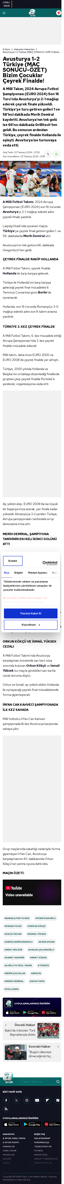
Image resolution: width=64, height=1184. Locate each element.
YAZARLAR (9, 1154)
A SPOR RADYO (11, 1142)
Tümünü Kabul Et (30, 613)
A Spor (6, 49)
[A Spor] (32, 13)
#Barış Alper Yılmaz (17, 918)
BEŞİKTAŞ (39, 1134)
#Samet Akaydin (14, 957)
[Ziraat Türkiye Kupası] (58, 12)
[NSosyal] (57, 1100)
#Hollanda (11, 989)
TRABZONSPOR (43, 1146)
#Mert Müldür (13, 949)
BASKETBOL (41, 1154)
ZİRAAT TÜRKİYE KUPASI (47, 1158)
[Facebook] (6, 1100)
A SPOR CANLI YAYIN (14, 1138)
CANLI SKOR (9, 1150)
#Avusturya (37, 981)
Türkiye (9, 231)
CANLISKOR (6, 4)
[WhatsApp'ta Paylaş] (56, 154)
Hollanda (9, 273)
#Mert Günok (38, 957)
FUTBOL (38, 1150)
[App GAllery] (49, 1012)
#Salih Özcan (13, 934)
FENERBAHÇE (41, 1142)
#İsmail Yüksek (36, 934)
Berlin (42, 292)
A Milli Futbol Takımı (18, 202)
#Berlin (36, 973)
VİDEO (6, 1163)
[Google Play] (30, 1012)
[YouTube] (37, 1100)
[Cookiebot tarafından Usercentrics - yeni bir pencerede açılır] (43, 563)
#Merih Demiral (14, 981)
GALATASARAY (42, 1138)
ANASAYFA (9, 1134)
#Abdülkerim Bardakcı (18, 941)
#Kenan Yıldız (13, 926)
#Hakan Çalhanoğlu (41, 949)
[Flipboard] (47, 1100)
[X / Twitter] (16, 1100)
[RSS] (6, 1108)
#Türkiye (43, 965)
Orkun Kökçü (36, 666)
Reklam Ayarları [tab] (37, 572)
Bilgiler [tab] (18, 572)
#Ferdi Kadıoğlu (45, 918)
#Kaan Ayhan (46, 941)
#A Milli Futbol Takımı (18, 965)
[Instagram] (26, 1100)
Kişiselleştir (29, 624)
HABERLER (9, 1146)
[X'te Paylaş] (48, 154)
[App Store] (12, 1012)
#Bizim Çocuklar (14, 973)
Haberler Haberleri (24, 49)
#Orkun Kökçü (36, 926)
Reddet (12, 560)
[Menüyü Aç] (4, 13)
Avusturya (10, 212)
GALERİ (7, 1158)
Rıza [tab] (6, 572)
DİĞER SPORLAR (43, 1163)
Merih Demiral (34, 236)
